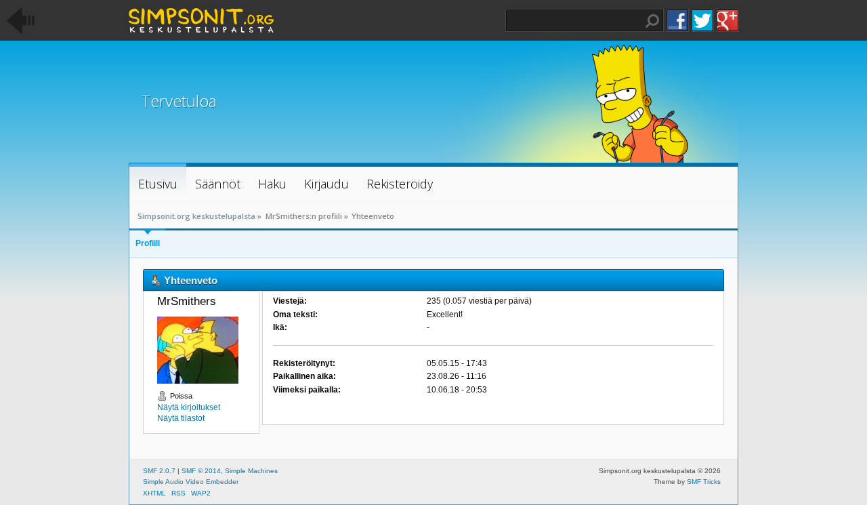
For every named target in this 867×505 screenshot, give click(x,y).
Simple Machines (251, 470)
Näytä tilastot (181, 418)
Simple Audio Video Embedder (190, 481)
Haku (652, 21)
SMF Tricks (704, 481)
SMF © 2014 (201, 470)
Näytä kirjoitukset (188, 407)
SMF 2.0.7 (159, 470)
